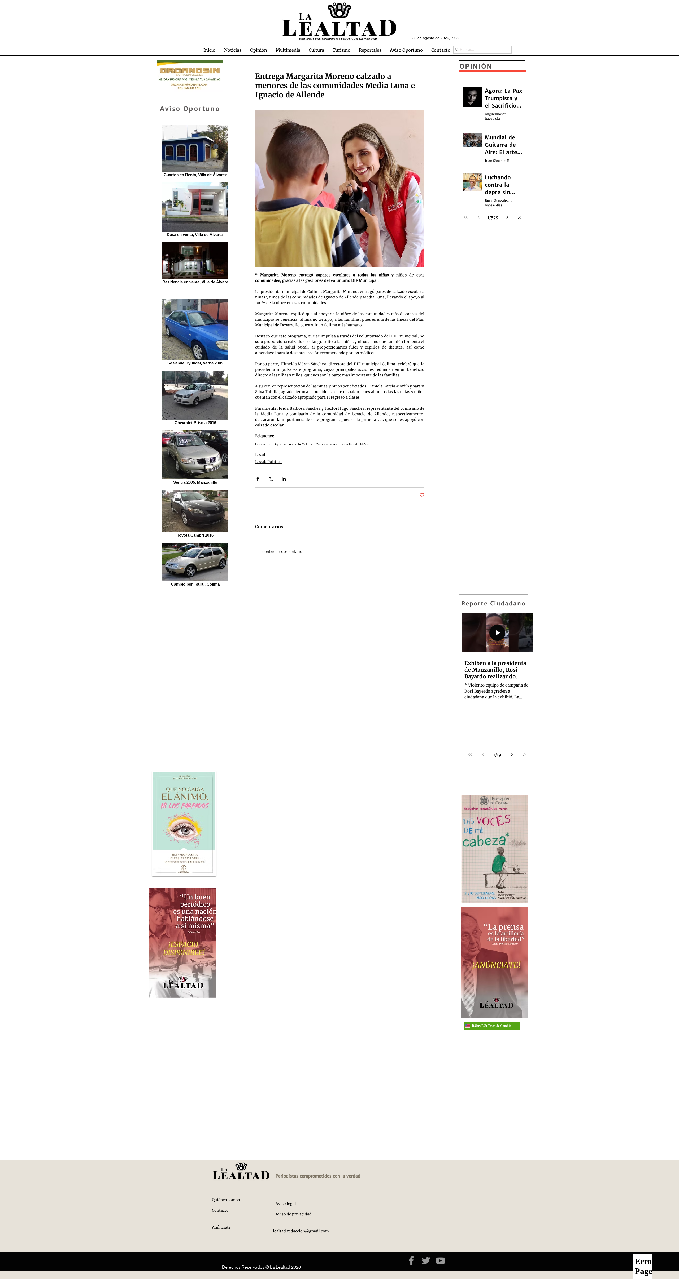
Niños (364, 444)
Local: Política (268, 461)
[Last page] (524, 754)
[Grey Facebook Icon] (411, 1260)
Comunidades (326, 444)
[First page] (470, 754)
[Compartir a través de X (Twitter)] (270, 478)
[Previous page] (483, 754)
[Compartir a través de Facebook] (257, 478)
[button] (233, 50)
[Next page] (511, 754)
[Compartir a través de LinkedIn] (283, 478)
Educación (263, 444)
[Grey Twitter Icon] (426, 1260)
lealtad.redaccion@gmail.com (301, 1231)
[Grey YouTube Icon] (440, 1260)
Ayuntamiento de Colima (293, 444)
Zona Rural (348, 444)
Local (260, 454)
